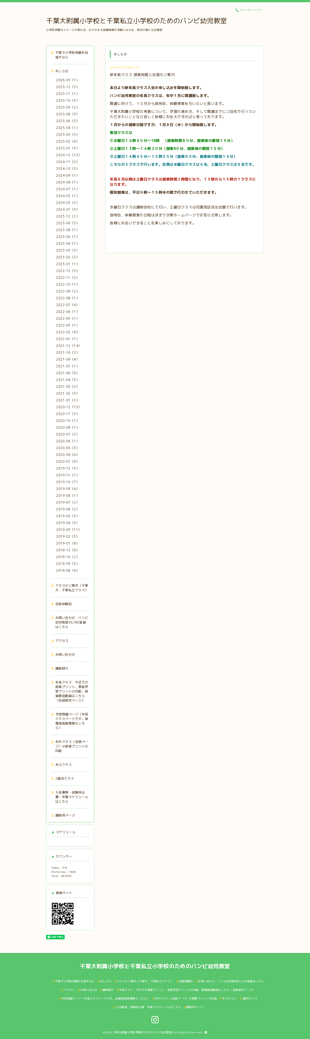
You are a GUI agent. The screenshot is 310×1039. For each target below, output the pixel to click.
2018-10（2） (67, 557)
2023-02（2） (67, 257)
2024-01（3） (67, 209)
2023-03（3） (67, 250)
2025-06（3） (67, 121)
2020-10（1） (67, 420)
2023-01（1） (67, 264)
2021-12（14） (68, 346)
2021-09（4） (67, 359)
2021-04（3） (67, 380)
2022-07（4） (67, 305)
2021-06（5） (67, 373)
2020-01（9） (67, 461)
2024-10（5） (67, 168)
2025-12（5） (67, 87)
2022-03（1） (67, 325)
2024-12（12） (68, 155)
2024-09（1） (67, 175)
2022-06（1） (67, 311)
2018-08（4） (67, 570)
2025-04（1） (67, 128)
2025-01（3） (67, 148)
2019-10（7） (67, 482)
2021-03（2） (67, 386)
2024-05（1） (67, 196)
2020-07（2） (67, 434)
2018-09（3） (67, 564)
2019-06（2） (67, 509)
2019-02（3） (67, 536)
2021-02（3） (67, 393)
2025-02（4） (67, 141)
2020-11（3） (67, 414)
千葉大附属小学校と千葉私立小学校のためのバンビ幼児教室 (136, 20)
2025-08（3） (67, 114)
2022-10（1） (67, 284)
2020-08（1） (67, 427)
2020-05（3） (67, 448)
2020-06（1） (67, 441)
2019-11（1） (67, 475)
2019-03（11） (68, 529)
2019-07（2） (67, 502)
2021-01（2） (67, 400)
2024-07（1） (67, 189)
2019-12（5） (67, 468)
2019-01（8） (67, 543)
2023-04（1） (67, 243)
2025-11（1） (67, 94)
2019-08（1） (67, 495)
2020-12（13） (68, 407)
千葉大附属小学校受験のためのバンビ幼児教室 (142, 1032)
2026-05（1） (67, 80)
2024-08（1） (67, 182)
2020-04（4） (67, 455)
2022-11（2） (67, 277)
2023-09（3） (67, 223)
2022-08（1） (67, 298)
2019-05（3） (67, 516)
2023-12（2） (67, 216)
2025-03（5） (67, 134)
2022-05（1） (67, 318)
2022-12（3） (67, 271)
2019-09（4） (67, 489)
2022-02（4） (67, 332)
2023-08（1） (67, 230)
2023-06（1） (67, 237)
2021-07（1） (67, 366)
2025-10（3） (67, 100)
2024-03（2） (67, 202)
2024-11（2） (67, 162)
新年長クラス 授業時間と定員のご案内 (142, 74)
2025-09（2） (67, 107)
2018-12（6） (67, 550)
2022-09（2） (67, 291)
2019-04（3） (67, 523)
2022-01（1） (67, 339)
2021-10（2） (67, 352)
